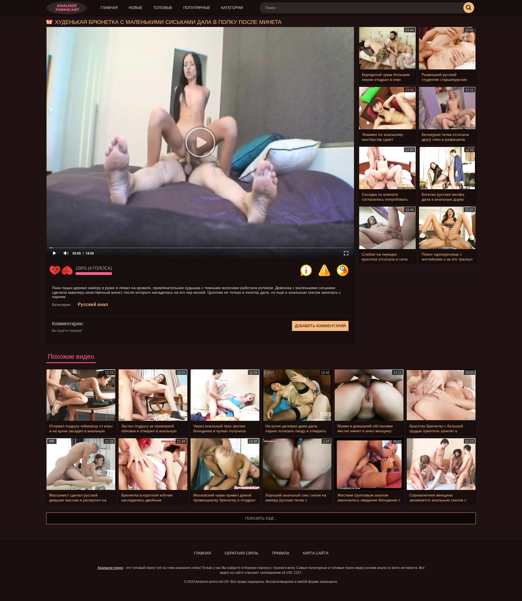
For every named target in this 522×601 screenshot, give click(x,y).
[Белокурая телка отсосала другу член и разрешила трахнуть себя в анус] (447, 108)
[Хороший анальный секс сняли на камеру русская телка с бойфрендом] (297, 464)
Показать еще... (261, 518)
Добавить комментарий (320, 326)
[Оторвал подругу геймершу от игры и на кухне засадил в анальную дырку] (80, 395)
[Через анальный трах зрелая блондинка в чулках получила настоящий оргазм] (225, 395)
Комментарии (67, 323)
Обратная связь (241, 553)
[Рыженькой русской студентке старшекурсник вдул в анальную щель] (447, 48)
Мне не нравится (67, 270)
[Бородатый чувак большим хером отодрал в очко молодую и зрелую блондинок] (387, 48)
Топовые (162, 7)
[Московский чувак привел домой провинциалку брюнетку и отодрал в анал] (225, 464)
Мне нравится (55, 270)
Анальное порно (110, 568)
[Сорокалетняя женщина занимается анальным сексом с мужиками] (441, 464)
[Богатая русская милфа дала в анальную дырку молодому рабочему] (447, 168)
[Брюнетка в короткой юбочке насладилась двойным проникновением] (153, 464)
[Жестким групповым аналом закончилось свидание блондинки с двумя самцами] (369, 464)
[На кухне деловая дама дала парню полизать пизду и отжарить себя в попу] (297, 395)
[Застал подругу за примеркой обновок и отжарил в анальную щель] (153, 395)
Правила (280, 553)
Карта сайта (315, 553)
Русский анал (93, 304)
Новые (135, 7)
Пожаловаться (324, 270)
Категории (232, 7)
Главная (109, 7)
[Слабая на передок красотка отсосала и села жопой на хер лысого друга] (387, 228)
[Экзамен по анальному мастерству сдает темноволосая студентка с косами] (387, 108)
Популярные (196, 7)
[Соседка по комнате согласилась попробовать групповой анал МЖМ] (387, 168)
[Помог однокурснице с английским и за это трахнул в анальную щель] (447, 228)
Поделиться (342, 270)
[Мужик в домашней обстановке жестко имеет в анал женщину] (369, 395)
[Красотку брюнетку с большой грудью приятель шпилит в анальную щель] (441, 395)
